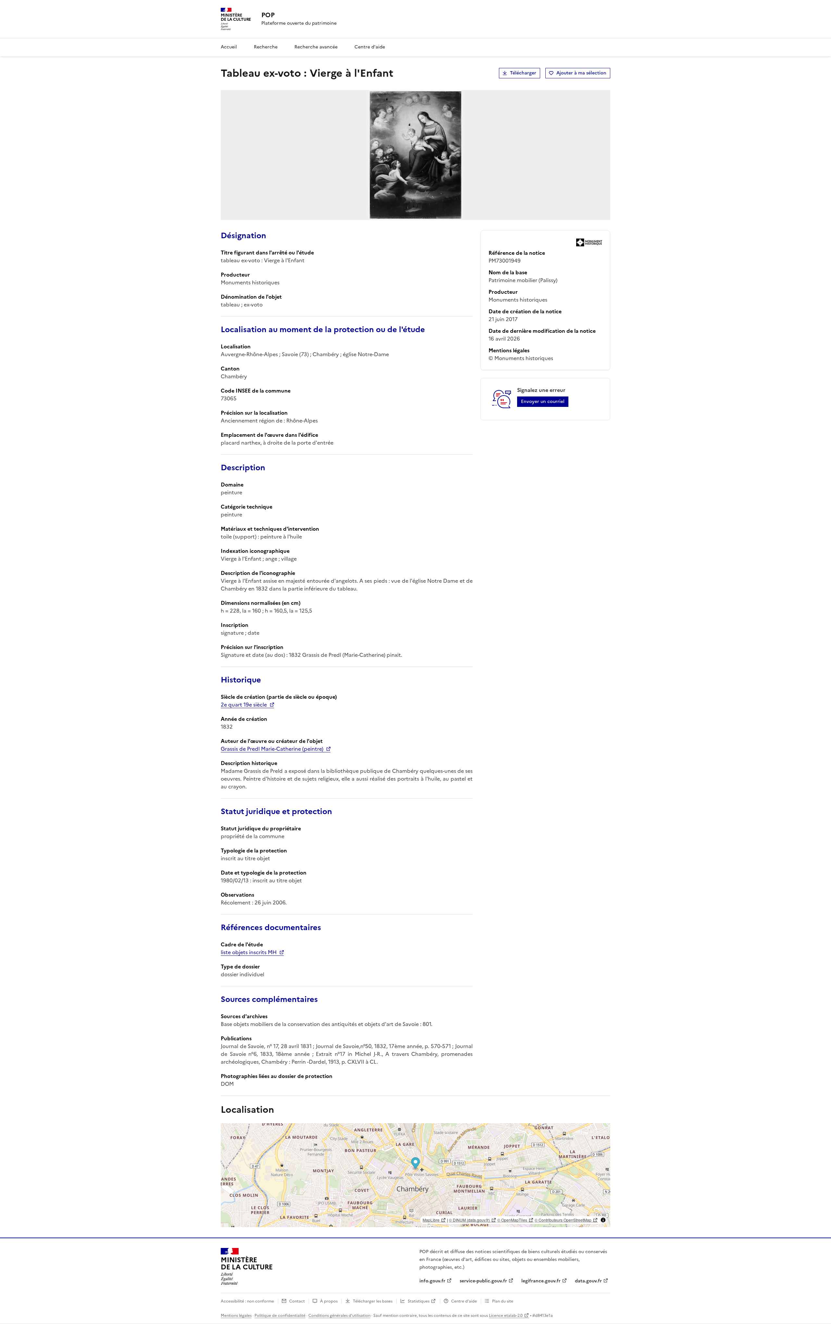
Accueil (229, 47)
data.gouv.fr (588, 1281)
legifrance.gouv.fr (541, 1281)
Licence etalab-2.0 (506, 1315)
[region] (415, 1175)
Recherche (266, 47)
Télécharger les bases (372, 1301)
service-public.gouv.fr (483, 1281)
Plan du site (502, 1301)
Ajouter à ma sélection (581, 73)
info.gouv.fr (432, 1281)
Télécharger (523, 73)
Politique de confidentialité (279, 1315)
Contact (297, 1301)
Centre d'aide (369, 47)
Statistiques (418, 1301)
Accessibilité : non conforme (247, 1301)
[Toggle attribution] (603, 1220)
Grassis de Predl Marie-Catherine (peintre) (272, 749)
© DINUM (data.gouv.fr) (469, 1220)
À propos (329, 1301)
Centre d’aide (464, 1301)
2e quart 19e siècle (244, 704)
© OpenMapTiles (512, 1220)
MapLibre (431, 1220)
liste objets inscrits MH (249, 952)
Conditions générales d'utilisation (339, 1315)
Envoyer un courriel (542, 401)
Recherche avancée (316, 47)
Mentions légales (236, 1315)
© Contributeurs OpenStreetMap (563, 1220)
